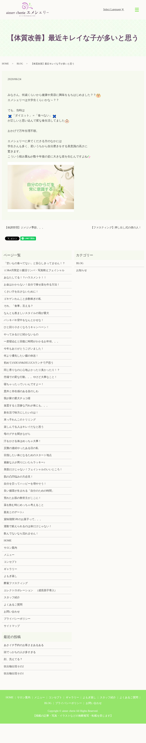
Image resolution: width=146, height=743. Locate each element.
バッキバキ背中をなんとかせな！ (24, 320)
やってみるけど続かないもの (21, 334)
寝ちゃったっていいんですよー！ (24, 384)
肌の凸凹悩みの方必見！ (18, 476)
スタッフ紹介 (12, 597)
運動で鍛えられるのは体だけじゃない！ (28, 526)
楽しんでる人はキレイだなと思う (24, 426)
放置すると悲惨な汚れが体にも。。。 (26, 405)
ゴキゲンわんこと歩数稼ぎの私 (22, 298)
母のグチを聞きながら (17, 433)
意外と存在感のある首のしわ (21, 391)
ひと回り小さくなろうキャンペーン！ (26, 327)
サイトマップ (12, 626)
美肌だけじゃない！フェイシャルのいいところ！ (33, 469)
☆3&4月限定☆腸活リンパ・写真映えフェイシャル (34, 270)
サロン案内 (10, 547)
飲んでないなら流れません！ (21, 533)
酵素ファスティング (16, 583)
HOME (5, 63)
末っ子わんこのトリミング (20, 419)
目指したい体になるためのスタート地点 (28, 455)
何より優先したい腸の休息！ (21, 355)
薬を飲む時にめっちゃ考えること (24, 505)
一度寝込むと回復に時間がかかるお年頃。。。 (32, 341)
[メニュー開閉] (137, 10)
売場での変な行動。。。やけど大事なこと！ (30, 377)
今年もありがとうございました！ (24, 348)
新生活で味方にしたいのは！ (21, 412)
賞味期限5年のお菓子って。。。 (23, 519)
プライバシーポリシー (17, 618)
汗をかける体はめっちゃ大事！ (22, 441)
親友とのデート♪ (14, 512)
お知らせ (81, 270)
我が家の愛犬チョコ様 (17, 398)
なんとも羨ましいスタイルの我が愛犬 (26, 313)
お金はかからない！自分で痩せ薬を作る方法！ (32, 284)
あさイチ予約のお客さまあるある (24, 645)
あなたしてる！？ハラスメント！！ (25, 277)
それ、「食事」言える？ (18, 305)
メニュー (9, 554)
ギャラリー (10, 569)
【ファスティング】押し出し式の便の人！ (116, 227)
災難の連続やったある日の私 (21, 448)
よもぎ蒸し (10, 576)
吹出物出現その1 (14, 673)
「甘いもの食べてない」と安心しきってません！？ (34, 263)
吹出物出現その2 (14, 666)
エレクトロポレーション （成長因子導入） (30, 590)
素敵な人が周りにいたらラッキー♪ (24, 462)
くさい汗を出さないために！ (21, 291)
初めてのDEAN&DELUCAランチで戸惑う (28, 362)
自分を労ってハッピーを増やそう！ (25, 483)
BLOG (20, 63)
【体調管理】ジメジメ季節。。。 (25, 227)
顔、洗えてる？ (13, 659)
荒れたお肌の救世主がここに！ (22, 498)
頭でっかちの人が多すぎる (20, 652)
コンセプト (10, 561)
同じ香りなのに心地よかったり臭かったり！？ (32, 370)
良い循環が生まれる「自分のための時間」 (29, 490)
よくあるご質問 (13, 604)
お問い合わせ (12, 611)
